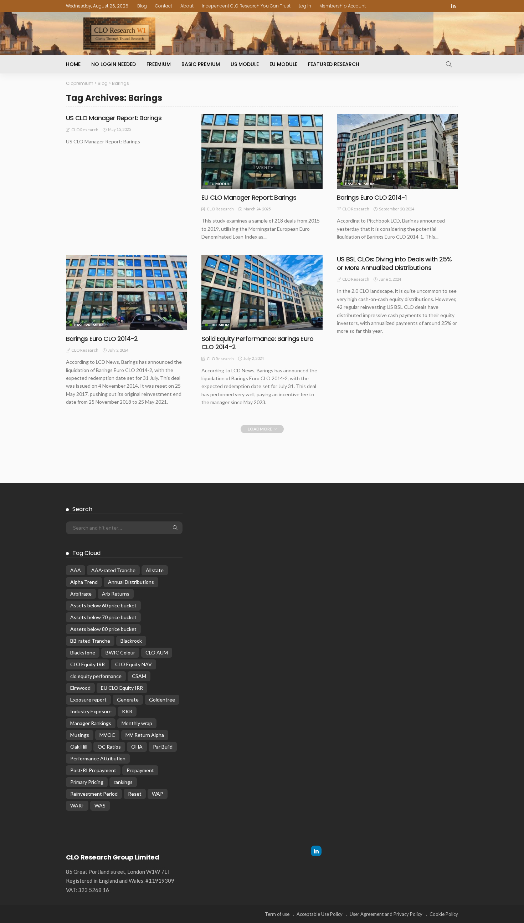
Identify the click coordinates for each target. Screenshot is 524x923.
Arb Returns (115, 594)
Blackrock (131, 641)
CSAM (139, 676)
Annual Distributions (131, 582)
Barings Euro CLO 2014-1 (372, 197)
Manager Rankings (90, 723)
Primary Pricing (86, 782)
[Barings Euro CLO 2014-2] (126, 292)
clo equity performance (96, 676)
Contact (163, 6)
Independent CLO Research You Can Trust (246, 6)
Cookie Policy (444, 914)
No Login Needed (113, 64)
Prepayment (140, 770)
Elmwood (80, 688)
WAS (100, 805)
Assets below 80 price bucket (103, 629)
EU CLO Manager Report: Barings (248, 197)
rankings (123, 782)
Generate (128, 700)
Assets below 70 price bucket (103, 617)
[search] (449, 64)
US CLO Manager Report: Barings (113, 117)
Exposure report (88, 700)
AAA (75, 570)
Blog (142, 6)
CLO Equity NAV (133, 664)
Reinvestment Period (94, 794)
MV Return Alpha (144, 735)
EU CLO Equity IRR (122, 688)
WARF (77, 805)
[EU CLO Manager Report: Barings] (262, 151)
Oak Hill (78, 747)
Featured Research (333, 64)
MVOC (107, 735)
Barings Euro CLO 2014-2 (102, 338)
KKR (127, 711)
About (187, 6)
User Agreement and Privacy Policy (386, 914)
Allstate (155, 570)
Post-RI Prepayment (93, 770)
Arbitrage (81, 594)
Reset (135, 794)
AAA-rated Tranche (113, 570)
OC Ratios (109, 747)
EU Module (283, 64)
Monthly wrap (137, 723)
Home (73, 64)
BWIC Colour (120, 652)
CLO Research (84, 129)
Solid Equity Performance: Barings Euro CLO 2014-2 (257, 342)
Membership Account (342, 6)
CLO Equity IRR (87, 664)
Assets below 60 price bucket (103, 605)
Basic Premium (200, 64)
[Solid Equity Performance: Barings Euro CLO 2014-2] (262, 292)
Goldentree (162, 700)
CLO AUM (156, 652)
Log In (305, 6)
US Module (245, 64)
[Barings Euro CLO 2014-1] (397, 151)
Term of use (277, 914)
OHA (137, 747)
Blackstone (82, 652)
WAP (157, 794)
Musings (79, 735)
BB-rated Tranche (90, 641)
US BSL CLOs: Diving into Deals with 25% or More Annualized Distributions (394, 263)
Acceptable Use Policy (320, 914)
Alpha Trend (84, 582)
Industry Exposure (91, 711)
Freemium (159, 64)
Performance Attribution (97, 758)
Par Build (163, 747)
